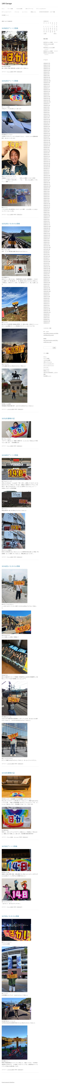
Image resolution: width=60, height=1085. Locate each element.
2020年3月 (46, 198)
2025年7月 (46, 86)
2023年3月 (46, 135)
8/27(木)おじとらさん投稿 (49, 47)
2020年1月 (46, 201)
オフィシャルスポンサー (41, 8)
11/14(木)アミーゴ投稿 (10, 455)
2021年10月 (46, 165)
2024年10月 (46, 101)
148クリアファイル (29, 8)
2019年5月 (46, 215)
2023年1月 (46, 138)
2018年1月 (46, 244)
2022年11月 (46, 142)
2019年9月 (46, 208)
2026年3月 (46, 72)
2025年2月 (46, 94)
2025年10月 (46, 80)
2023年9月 (46, 124)
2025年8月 (46, 84)
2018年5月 (46, 236)
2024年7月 (46, 107)
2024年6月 (46, 108)
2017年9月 (46, 251)
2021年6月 (46, 172)
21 (50, 30)
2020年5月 (46, 194)
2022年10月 (46, 144)
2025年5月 (46, 89)
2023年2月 (46, 137)
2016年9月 (46, 272)
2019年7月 (46, 212)
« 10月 (45, 33)
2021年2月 (46, 179)
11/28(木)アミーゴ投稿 (10, 28)
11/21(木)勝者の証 (8, 418)
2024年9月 (46, 103)
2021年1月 (46, 180)
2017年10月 (46, 249)
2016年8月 (46, 273)
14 (50, 28)
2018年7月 (46, 233)
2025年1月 (46, 96)
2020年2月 (46, 200)
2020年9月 (46, 187)
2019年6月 (46, 214)
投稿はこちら (33, 11)
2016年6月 (46, 277)
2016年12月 (46, 266)
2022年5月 (46, 152)
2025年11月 (46, 79)
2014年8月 (46, 315)
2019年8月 (46, 210)
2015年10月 (46, 291)
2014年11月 (46, 310)
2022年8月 (46, 147)
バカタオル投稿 (19, 8)
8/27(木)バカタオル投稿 (49, 44)
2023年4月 (46, 133)
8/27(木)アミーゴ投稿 (48, 42)
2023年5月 (46, 131)
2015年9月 (46, 293)
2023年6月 (46, 130)
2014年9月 (46, 314)
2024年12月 (46, 98)
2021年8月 (46, 168)
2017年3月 (46, 261)
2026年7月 (46, 65)
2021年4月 (46, 175)
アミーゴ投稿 (10, 8)
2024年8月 (46, 105)
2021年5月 (46, 173)
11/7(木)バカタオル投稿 (10, 916)
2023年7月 (46, 128)
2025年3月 (46, 93)
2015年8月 (46, 294)
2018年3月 (46, 240)
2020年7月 (46, 191)
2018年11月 (46, 226)
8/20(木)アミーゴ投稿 (48, 51)
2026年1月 (46, 75)
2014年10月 (46, 312)
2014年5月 (46, 321)
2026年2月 (46, 73)
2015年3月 (46, 303)
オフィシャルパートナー (6, 11)
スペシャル (17, 11)
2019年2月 (46, 221)
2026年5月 (46, 68)
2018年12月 (46, 224)
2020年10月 (46, 186)
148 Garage (7, 3)
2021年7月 (46, 170)
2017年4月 (46, 259)
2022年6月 (46, 151)
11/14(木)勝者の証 (8, 773)
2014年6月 (46, 319)
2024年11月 (46, 100)
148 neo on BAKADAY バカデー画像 (47, 11)
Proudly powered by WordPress (8, 1082)
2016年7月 (46, 275)
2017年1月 (46, 265)
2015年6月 (46, 298)
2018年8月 (46, 231)
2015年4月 (46, 301)
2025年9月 (46, 82)
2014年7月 (46, 317)
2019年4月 (46, 217)
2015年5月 (46, 300)
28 (50, 31)
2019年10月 (46, 207)
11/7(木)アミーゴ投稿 (9, 846)
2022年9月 (46, 145)
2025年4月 (46, 91)
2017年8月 (46, 252)
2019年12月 (46, 203)
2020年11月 (46, 184)
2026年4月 (46, 70)
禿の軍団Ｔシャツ (5, 15)
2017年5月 (46, 258)
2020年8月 (46, 189)
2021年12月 (46, 161)
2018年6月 (46, 235)
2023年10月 (46, 122)
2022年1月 (46, 159)
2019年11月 (46, 205)
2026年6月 (46, 66)
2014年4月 (46, 322)
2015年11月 (46, 289)
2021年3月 (46, 177)
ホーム (3, 8)
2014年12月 (46, 308)
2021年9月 (46, 166)
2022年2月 (46, 158)
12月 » (55, 33)
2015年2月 (46, 305)
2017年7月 (46, 254)
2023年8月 (46, 126)
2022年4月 (46, 154)
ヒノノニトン (25, 11)
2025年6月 (46, 87)
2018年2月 (46, 242)
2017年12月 (46, 245)
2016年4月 (46, 280)
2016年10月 (46, 270)
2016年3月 (46, 282)
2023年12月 (46, 119)
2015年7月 (46, 296)
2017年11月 (46, 247)
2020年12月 (46, 182)
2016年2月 (46, 284)
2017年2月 (46, 263)
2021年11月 (46, 163)
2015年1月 (46, 307)
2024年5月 (46, 110)
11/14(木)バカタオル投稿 (11, 566)
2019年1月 (46, 222)
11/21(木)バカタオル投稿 (11, 224)
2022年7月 (46, 149)
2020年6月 (46, 193)
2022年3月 (46, 156)
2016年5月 (46, 279)
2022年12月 (46, 140)
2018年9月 (46, 229)
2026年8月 (46, 63)
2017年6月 (46, 256)
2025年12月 (46, 77)
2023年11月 (46, 121)
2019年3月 (46, 219)
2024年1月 (46, 117)
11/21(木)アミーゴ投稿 (10, 81)
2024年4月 (46, 112)
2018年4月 (46, 238)
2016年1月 (46, 286)
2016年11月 (46, 268)
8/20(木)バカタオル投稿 (49, 52)
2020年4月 (46, 196)
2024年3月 (46, 114)
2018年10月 (46, 228)
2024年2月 (46, 115)
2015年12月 (46, 287)
